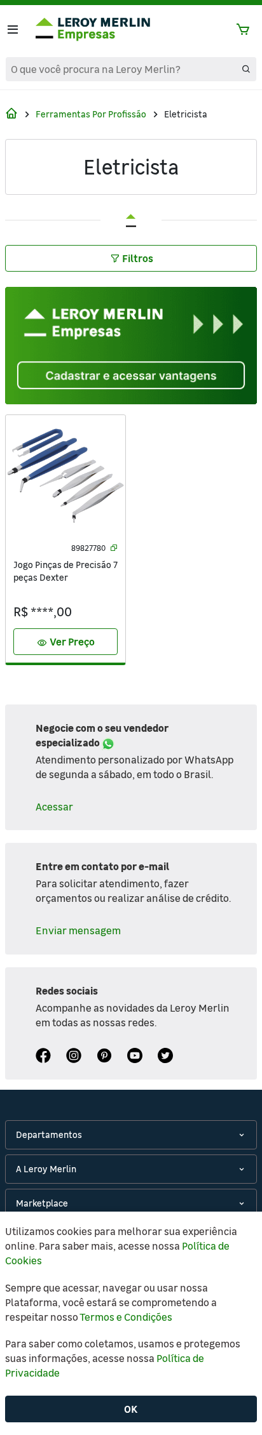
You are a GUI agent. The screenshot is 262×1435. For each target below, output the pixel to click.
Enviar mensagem (78, 930)
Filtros (137, 258)
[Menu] (12, 29)
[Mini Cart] (243, 29)
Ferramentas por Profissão (91, 114)
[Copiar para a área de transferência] (114, 548)
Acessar (54, 806)
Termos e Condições (125, 1317)
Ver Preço (66, 642)
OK (131, 1409)
